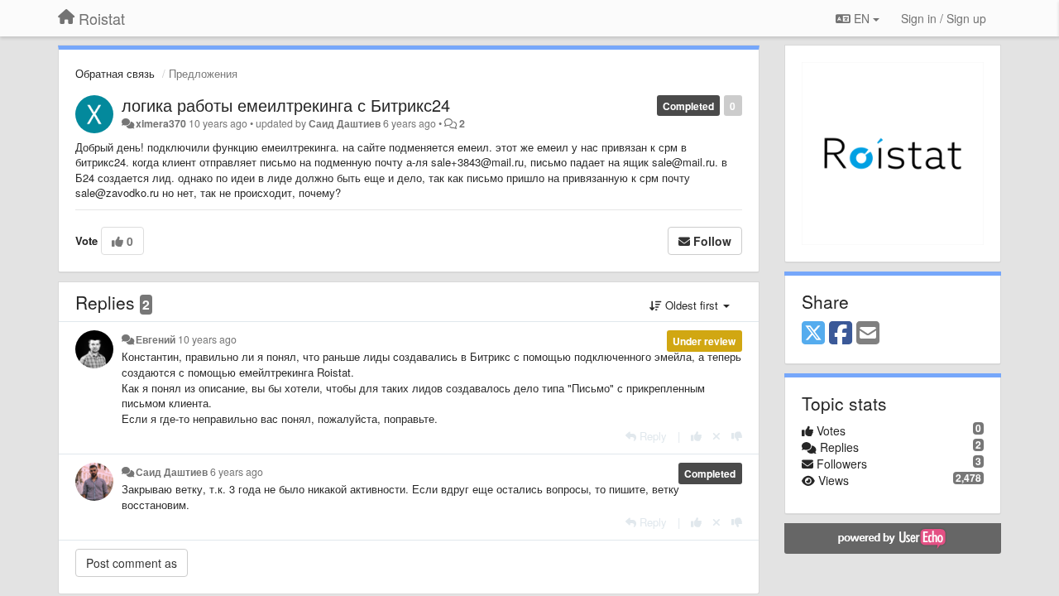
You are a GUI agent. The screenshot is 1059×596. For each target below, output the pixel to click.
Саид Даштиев (345, 123)
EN (862, 18)
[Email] (867, 334)
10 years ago (207, 339)
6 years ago (236, 471)
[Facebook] (840, 334)
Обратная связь (115, 73)
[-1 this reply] (736, 436)
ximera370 (161, 123)
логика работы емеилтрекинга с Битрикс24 (286, 105)
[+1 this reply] (696, 436)
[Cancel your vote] (716, 436)
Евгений (155, 339)
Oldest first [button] (691, 305)
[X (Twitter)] (813, 334)
